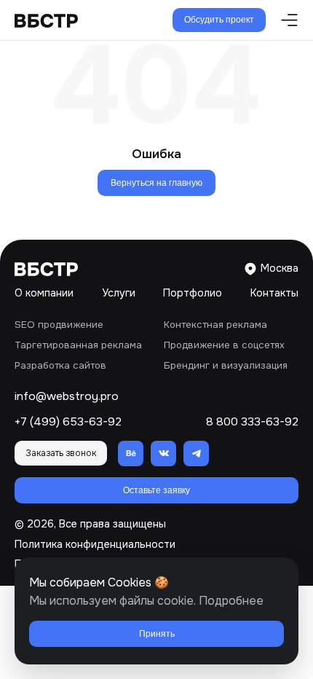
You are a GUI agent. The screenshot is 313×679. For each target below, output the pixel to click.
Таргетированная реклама (78, 345)
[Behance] (130, 453)
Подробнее (231, 600)
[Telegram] (196, 453)
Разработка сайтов (60, 365)
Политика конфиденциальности (95, 544)
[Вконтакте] (163, 453)
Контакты (274, 292)
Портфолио (192, 292)
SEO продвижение (59, 324)
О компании (44, 292)
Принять (157, 634)
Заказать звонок (60, 453)
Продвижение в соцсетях (224, 345)
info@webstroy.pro (67, 397)
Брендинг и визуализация (226, 365)
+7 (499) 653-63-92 (68, 422)
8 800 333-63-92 (252, 422)
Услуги (118, 292)
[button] (285, 20)
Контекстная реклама (215, 324)
